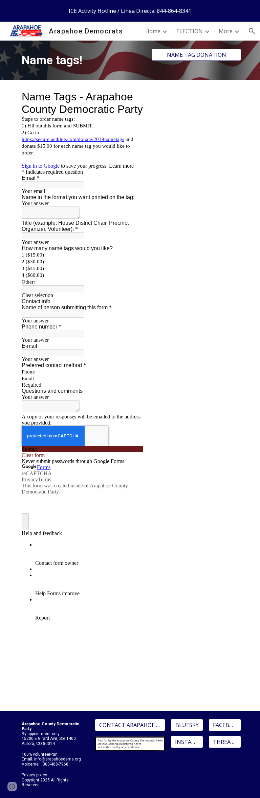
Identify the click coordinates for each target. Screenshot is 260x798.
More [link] (226, 31)
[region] (130, 11)
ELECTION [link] (189, 31)
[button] (252, 31)
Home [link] (152, 31)
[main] (82, 60)
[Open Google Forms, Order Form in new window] (133, 96)
